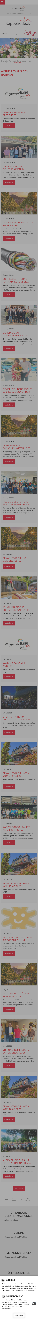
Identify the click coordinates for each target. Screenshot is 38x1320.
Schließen (19, 1315)
